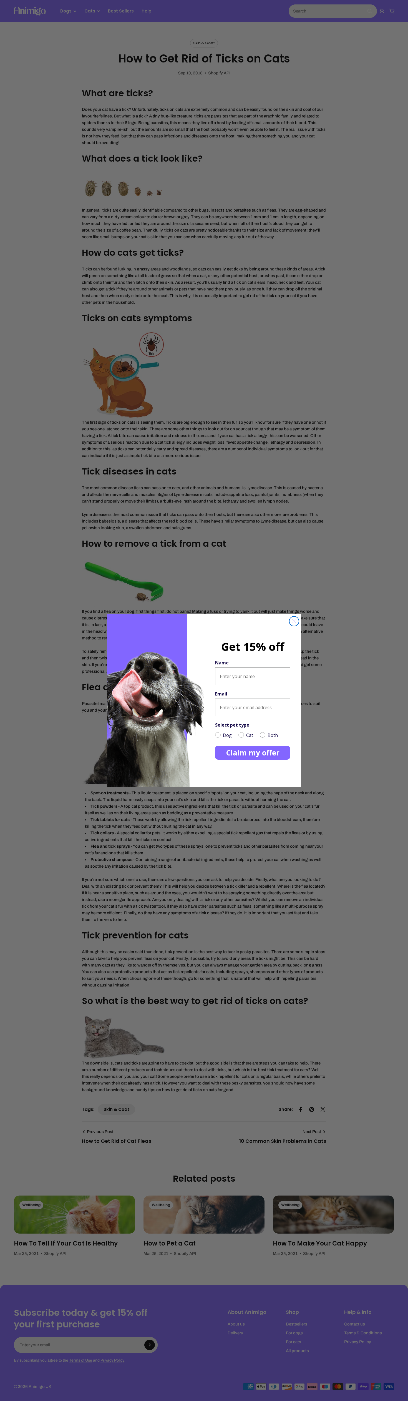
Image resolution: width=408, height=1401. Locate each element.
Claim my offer (252, 753)
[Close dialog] (294, 621)
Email (221, 694)
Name (222, 663)
